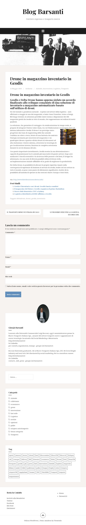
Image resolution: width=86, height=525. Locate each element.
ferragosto (12, 464)
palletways (30, 468)
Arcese (25, 455)
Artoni (31, 455)
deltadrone (21, 198)
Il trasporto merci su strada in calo (23, 212)
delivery (24, 459)
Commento (10, 232)
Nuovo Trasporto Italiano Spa (20, 336)
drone (28, 198)
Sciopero (64, 468)
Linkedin (14, 343)
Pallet (23, 468)
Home (61, 493)
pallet (13, 425)
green (13, 407)
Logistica (56, 89)
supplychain (23, 472)
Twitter (9, 501)
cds (10, 459)
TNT (38, 472)
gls (25, 464)
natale (18, 468)
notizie (13, 419)
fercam (59, 459)
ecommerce (15, 404)
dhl (30, 459)
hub (35, 464)
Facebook (10, 503)
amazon (18, 455)
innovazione (48, 89)
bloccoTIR (54, 455)
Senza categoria (17, 431)
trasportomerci (14, 476)
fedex (53, 459)
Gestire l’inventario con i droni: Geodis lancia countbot (36, 186)
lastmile (51, 464)
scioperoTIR (13, 472)
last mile (14, 413)
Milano (11, 468)
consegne (16, 459)
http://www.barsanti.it (16, 341)
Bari (36, 455)
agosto (11, 455)
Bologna (71, 455)
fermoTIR (72, 459)
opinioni (14, 422)
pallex (38, 468)
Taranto (31, 472)
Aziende (39, 89)
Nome (8, 257)
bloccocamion (44, 455)
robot (57, 468)
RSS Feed (10, 506)
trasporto (62, 472)
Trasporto (65, 89)
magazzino (67, 464)
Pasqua (45, 468)
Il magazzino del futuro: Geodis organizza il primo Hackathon (39, 189)
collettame (15, 401)
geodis (33, 198)
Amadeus (47, 521)
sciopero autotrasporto (19, 428)
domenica (36, 459)
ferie (64, 459)
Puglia (51, 468)
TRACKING (45, 472)
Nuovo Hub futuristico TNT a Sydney (29, 191)
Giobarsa (28, 89)
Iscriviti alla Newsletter (16, 498)
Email (8, 267)
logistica (59, 464)
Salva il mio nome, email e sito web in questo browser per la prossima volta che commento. (43, 286)
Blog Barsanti (43, 11)
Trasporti (54, 472)
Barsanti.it (63, 496)
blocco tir (63, 455)
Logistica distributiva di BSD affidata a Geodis (33, 194)
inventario (41, 198)
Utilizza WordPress (31, 521)
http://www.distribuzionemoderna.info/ (28, 180)
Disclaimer (11, 508)
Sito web (8, 276)
